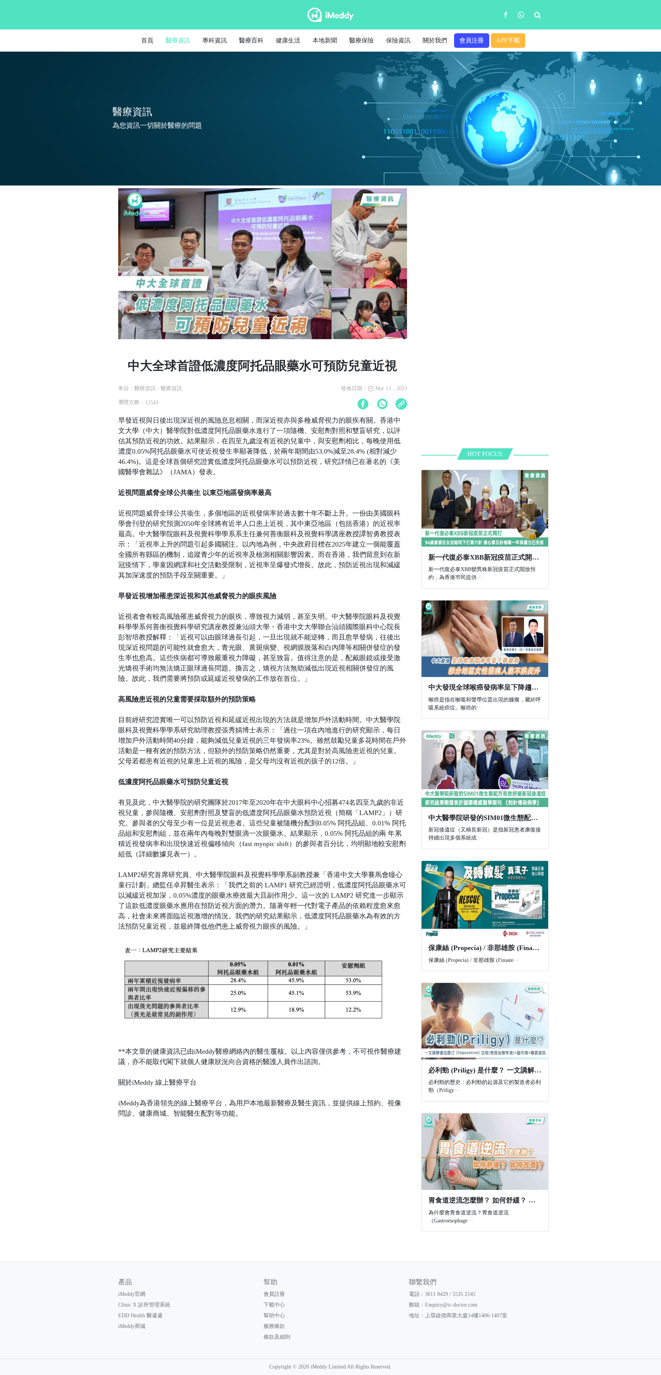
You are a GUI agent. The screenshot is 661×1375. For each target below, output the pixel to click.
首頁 (147, 40)
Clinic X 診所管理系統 (144, 1305)
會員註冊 (274, 1294)
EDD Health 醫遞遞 (140, 1315)
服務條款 (274, 1326)
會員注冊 (471, 40)
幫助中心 (274, 1315)
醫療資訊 (178, 40)
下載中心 (274, 1305)
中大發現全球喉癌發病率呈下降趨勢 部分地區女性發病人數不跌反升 (532, 687)
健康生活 (288, 40)
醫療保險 (361, 40)
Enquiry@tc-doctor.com (451, 1305)
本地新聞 (325, 40)
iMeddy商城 (131, 1326)
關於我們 (435, 40)
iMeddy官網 (131, 1294)
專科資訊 (214, 40)
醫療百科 (251, 40)
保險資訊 (398, 40)
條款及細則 (277, 1337)
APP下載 (508, 40)
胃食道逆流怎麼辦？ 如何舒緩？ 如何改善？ (495, 1200)
